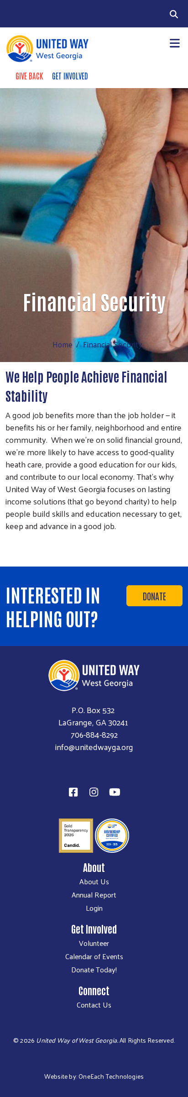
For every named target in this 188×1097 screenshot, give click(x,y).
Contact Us (94, 1004)
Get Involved (70, 75)
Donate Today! (94, 969)
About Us (94, 881)
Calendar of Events (94, 956)
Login (94, 908)
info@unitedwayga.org (94, 746)
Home (62, 344)
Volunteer (94, 943)
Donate (154, 596)
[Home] (47, 48)
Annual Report (94, 894)
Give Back (29, 75)
